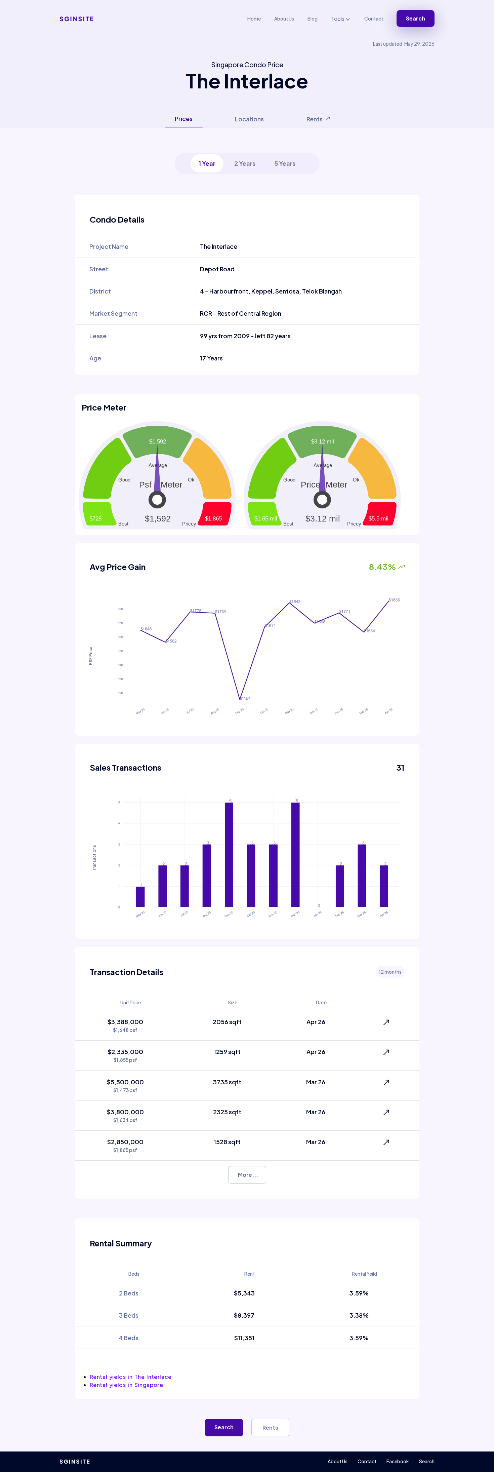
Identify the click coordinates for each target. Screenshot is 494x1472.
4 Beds (128, 1338)
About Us (284, 18)
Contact (373, 18)
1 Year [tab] (207, 163)
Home (254, 18)
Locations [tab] (249, 119)
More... (248, 1174)
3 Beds (128, 1315)
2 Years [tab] (244, 163)
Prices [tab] (184, 118)
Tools (338, 18)
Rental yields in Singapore (126, 1384)
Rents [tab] (314, 119)
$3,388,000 (125, 1025)
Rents (270, 1427)
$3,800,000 (125, 1115)
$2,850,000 (125, 1145)
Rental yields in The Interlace (131, 1376)
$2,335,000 (125, 1055)
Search (415, 18)
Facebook (397, 1461)
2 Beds (128, 1293)
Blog (312, 18)
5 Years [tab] (284, 163)
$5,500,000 (125, 1085)
